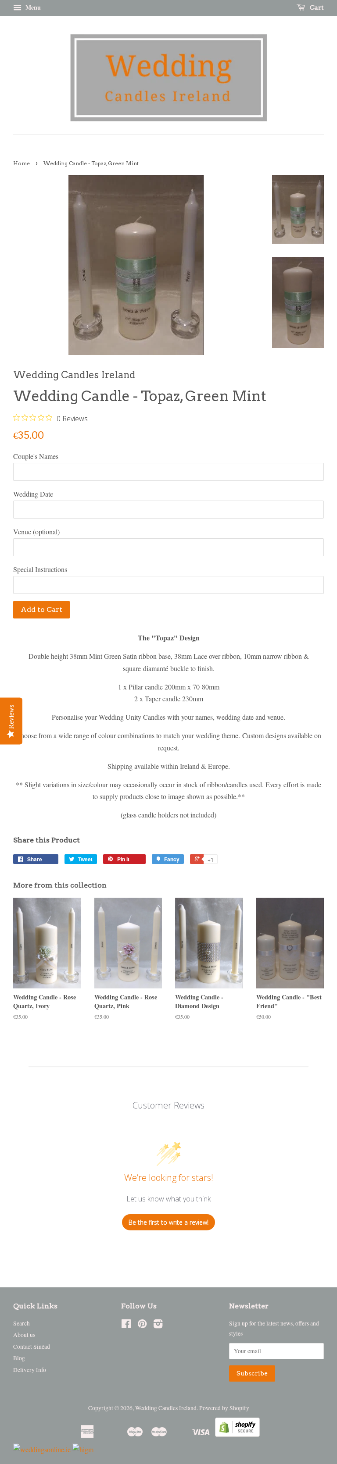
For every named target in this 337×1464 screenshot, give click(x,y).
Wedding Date (33, 493)
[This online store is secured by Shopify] (237, 1434)
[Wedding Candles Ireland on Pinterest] (142, 1325)
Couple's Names (35, 456)
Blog (19, 1358)
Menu (32, 7)
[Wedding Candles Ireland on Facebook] (126, 1325)
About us (24, 1335)
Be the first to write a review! (168, 1222)
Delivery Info (29, 1370)
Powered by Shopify (224, 1408)
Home (21, 163)
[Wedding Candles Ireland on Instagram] (158, 1325)
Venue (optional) (36, 531)
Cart (316, 7)
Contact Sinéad (31, 1346)
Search (21, 1323)
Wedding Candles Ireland (166, 1408)
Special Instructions (40, 569)
